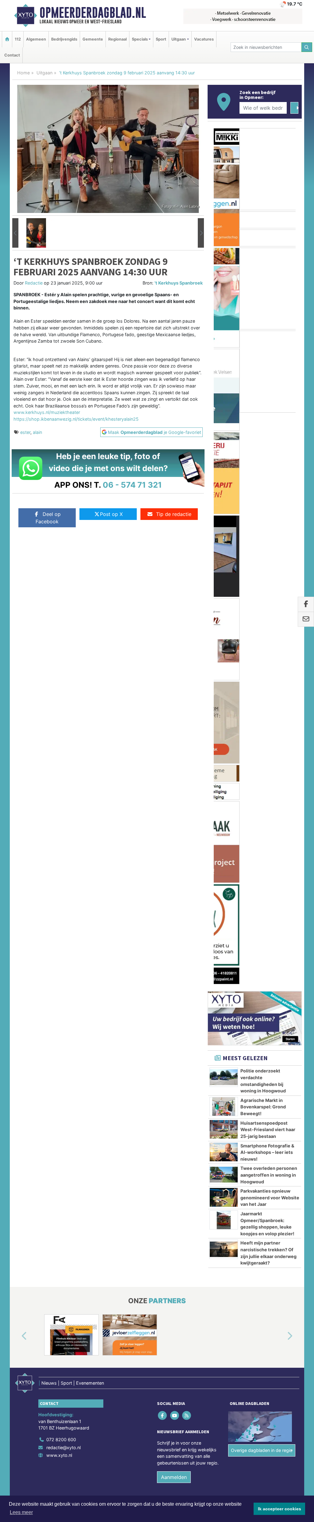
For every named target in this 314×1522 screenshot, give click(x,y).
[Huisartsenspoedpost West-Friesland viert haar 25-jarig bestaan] (223, 588)
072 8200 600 (61, 899)
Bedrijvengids (64, 39)
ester (25, 432)
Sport (161, 39)
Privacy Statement (278, 973)
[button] (15, 233)
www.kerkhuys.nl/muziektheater (46, 412)
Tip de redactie (173, 514)
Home (23, 72)
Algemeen (36, 39)
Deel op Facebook (48, 518)
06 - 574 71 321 (132, 485)
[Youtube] (175, 874)
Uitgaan (44, 72)
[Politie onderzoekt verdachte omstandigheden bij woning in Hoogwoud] (223, 536)
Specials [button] (140, 39)
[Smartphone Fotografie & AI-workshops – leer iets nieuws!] (223, 611)
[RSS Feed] (187, 874)
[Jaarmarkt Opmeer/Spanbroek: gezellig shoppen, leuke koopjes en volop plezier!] (223, 679)
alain (37, 432)
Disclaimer (246, 973)
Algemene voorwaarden (210, 973)
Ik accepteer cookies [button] (279, 1508)
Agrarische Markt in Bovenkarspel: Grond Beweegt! (263, 566)
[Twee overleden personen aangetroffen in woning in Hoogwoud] (223, 633)
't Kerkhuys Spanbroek (179, 282)
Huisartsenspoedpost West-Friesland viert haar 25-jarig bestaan (267, 589)
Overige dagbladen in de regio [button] (262, 909)
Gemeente (92, 39)
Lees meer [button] (21, 1512)
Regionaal (117, 39)
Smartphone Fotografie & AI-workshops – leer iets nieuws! (267, 611)
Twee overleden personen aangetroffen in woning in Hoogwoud (268, 634)
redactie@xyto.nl (63, 906)
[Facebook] (163, 874)
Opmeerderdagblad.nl (93, 12)
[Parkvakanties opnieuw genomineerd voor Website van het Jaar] (223, 656)
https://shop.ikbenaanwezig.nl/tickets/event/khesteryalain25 (76, 419)
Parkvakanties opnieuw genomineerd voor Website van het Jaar (269, 657)
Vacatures (204, 39)
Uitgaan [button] (178, 39)
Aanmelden (174, 936)
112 (18, 39)
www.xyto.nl (59, 914)
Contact (12, 55)
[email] (306, 619)
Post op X (111, 514)
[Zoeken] (306, 47)
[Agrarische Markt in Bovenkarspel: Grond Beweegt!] (223, 565)
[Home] (7, 39)
